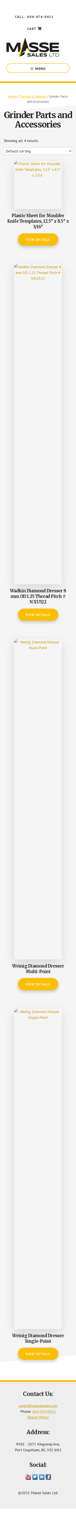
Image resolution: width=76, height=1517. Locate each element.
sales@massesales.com (38, 1405)
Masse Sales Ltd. (32, 47)
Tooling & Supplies (33, 96)
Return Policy (38, 1417)
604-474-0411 (44, 1411)
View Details (38, 240)
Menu (40, 68)
